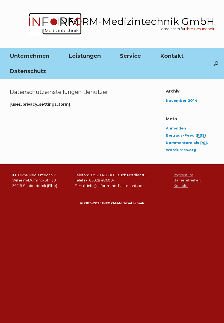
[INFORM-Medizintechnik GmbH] (55, 24)
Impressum (183, 175)
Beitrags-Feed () (186, 135)
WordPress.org (181, 150)
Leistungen (85, 56)
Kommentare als (187, 142)
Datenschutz (28, 71)
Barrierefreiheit (187, 180)
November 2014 (181, 100)
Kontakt (172, 56)
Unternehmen (29, 56)
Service (130, 56)
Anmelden (176, 128)
